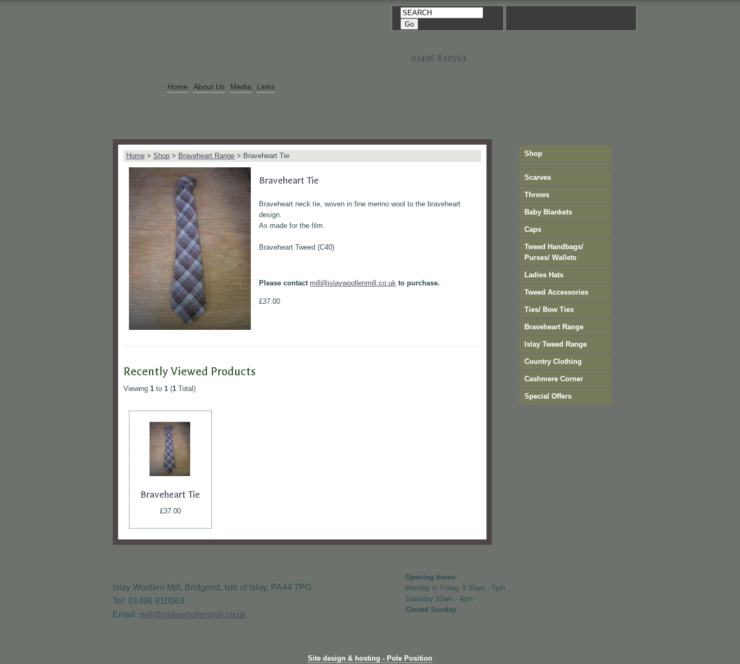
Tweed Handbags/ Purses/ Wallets (553, 252)
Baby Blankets (548, 212)
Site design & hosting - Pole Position (370, 658)
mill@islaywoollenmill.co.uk (353, 283)
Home (177, 86)
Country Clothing (553, 361)
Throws (536, 195)
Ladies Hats (543, 275)
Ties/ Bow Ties (549, 309)
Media (240, 86)
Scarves (537, 177)
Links (266, 86)
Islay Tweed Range (555, 344)
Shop (161, 156)
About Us (209, 86)
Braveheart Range (206, 156)
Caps (532, 229)
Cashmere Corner (553, 379)
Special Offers (548, 396)
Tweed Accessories (556, 292)
